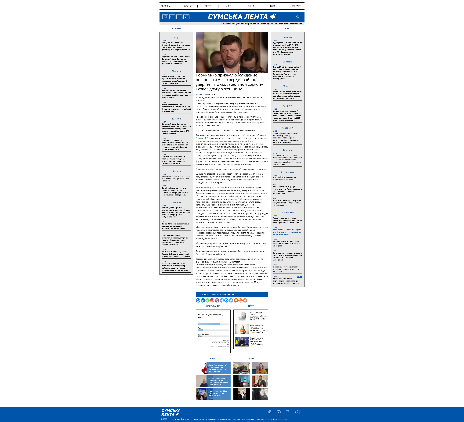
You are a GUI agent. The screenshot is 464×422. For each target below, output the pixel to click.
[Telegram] (222, 300)
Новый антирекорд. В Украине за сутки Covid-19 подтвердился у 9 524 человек (287, 202)
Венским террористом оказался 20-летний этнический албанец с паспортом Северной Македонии (287, 256)
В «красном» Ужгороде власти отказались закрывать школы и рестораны (286, 269)
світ (228, 6)
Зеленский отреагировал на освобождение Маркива (284, 178)
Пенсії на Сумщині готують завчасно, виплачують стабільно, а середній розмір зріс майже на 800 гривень (175, 191)
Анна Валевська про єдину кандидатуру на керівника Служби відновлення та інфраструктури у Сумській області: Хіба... (257, 331)
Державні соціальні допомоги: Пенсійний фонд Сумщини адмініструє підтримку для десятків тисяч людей (176, 60)
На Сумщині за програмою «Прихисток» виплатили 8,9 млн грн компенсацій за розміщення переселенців (176, 93)
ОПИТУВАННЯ (213, 306)
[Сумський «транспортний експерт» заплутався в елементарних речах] (260, 368)
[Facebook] (198, 300)
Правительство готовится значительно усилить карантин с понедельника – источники (287, 220)
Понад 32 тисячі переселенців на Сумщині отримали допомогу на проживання (175, 226)
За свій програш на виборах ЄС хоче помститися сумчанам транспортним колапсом (218, 382)
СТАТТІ (250, 306)
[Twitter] (231, 300)
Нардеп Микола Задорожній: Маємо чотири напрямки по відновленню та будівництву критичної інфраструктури (256, 344)
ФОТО (251, 359)
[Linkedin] (203, 300)
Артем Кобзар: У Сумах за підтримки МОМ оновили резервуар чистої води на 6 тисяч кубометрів (174, 79)
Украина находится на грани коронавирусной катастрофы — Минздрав (287, 243)
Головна (165, 6)
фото (273, 6)
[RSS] (240, 300)
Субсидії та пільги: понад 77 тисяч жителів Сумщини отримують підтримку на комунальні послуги (174, 160)
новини (187, 6)
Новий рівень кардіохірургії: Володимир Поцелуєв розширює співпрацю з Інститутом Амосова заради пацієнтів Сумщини (286, 138)
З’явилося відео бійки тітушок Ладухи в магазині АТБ (217, 393)
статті (208, 6)
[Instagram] (212, 300)
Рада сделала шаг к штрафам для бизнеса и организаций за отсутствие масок (287, 231)
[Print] (236, 300)
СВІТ (287, 29)
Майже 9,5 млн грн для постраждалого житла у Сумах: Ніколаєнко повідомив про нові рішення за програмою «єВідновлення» (176, 212)
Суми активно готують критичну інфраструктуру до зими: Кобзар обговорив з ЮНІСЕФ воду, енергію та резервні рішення (175, 240)
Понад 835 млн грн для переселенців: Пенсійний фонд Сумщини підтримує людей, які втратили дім (176, 107)
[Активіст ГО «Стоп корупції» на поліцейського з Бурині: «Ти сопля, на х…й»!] (241, 394)
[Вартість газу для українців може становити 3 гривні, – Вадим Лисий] (260, 381)
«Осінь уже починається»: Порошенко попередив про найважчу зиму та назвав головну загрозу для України (175, 266)
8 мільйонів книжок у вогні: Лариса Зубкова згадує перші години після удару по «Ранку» (176, 254)
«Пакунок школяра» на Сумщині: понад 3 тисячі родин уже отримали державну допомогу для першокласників (253, 23)
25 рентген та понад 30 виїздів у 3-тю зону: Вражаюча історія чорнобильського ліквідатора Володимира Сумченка (287, 94)
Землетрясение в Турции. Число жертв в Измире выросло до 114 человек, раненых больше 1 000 (287, 190)
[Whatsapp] (207, 300)
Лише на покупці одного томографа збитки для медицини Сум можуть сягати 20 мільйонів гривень (258, 317)
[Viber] (217, 300)
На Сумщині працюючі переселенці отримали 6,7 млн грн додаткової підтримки (176, 178)
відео (251, 6)
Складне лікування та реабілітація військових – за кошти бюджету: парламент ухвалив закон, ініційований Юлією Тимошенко (175, 145)
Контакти (296, 6)
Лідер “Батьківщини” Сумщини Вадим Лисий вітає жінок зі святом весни (217, 368)
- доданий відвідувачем (219, 346)
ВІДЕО (213, 359)
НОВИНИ (176, 29)
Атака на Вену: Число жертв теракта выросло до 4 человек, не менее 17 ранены (286, 280)
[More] (245, 300)
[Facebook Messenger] (226, 300)
